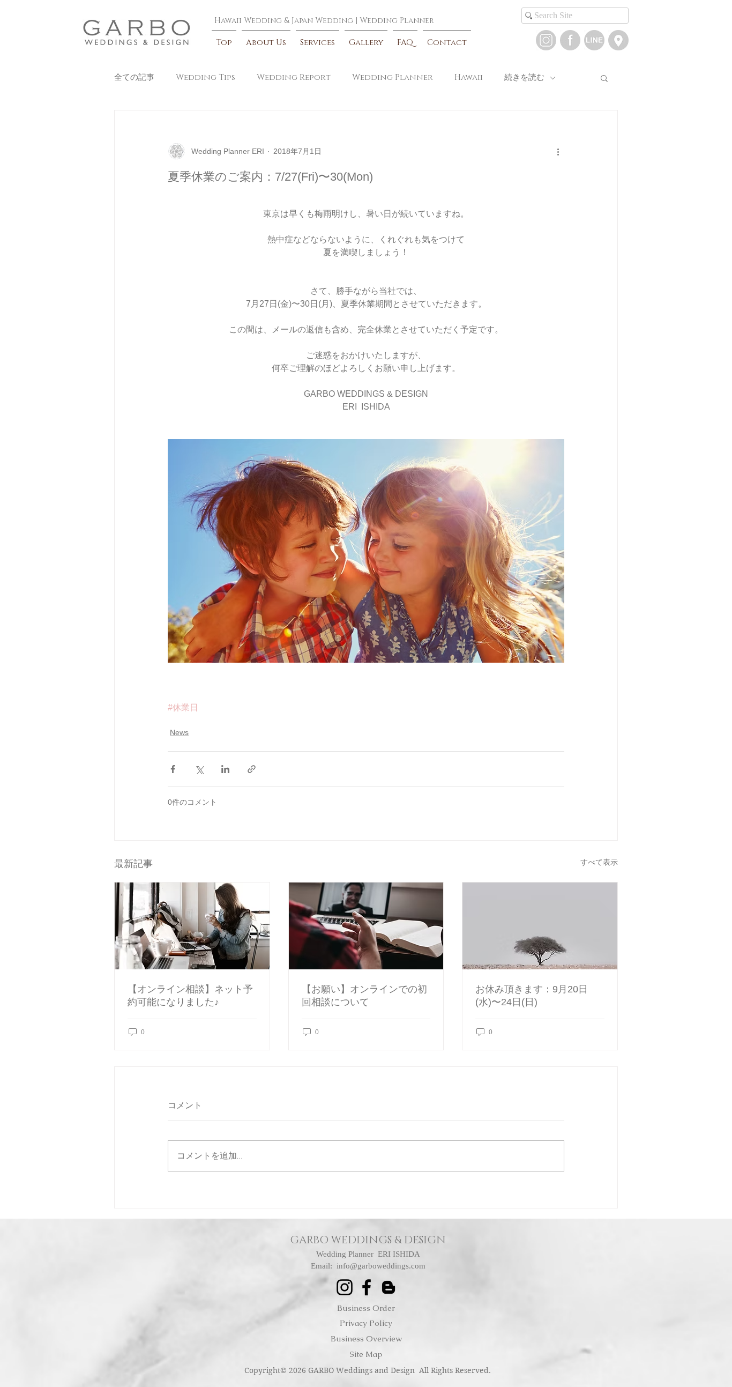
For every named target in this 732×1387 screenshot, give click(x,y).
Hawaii (468, 78)
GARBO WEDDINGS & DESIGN (368, 1240)
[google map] (618, 40)
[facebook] (570, 40)
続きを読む (524, 78)
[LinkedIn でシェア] (225, 769)
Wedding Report (294, 78)
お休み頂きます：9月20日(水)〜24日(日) (531, 995)
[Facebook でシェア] (173, 769)
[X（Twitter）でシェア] (199, 769)
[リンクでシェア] (252, 769)
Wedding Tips (205, 78)
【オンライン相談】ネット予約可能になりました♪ (190, 995)
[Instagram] (546, 40)
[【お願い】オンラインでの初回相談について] (366, 925)
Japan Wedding (322, 21)
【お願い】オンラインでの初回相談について (364, 995)
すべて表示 (599, 862)
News (179, 732)
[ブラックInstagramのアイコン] (344, 1287)
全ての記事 (134, 78)
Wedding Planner (397, 21)
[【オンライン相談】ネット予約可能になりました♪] (192, 925)
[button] (594, 40)
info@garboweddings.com (381, 1266)
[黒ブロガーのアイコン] (388, 1287)
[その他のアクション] (557, 151)
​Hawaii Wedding (248, 21)
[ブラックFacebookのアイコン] (366, 1287)
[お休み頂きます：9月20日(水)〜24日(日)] (539, 925)
